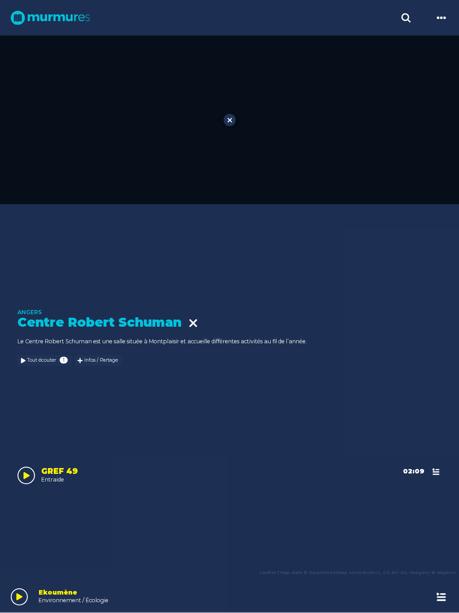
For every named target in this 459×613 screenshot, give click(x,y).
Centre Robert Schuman (103, 322)
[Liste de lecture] (441, 597)
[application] (229, 595)
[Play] (19, 597)
